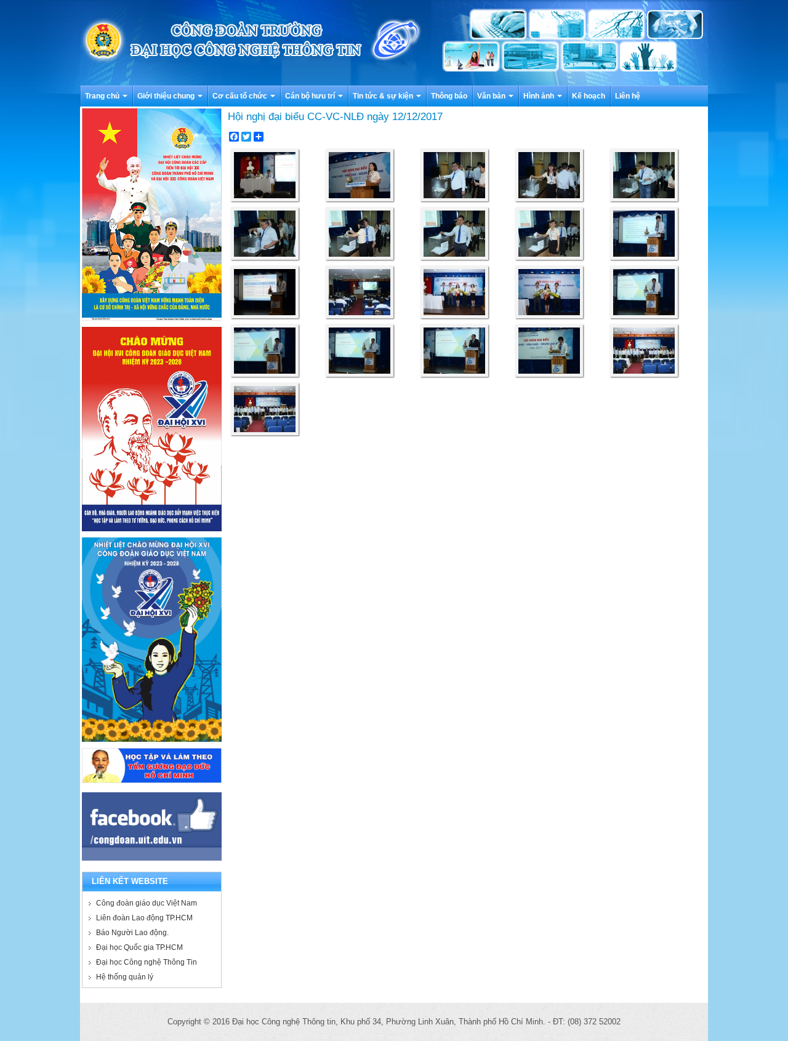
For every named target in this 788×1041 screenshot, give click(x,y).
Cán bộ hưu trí (311, 96)
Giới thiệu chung (166, 96)
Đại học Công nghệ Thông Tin (146, 962)
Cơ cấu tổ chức (240, 96)
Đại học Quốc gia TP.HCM (139, 947)
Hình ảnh (539, 96)
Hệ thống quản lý (124, 977)
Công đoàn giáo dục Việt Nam (146, 903)
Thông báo (449, 96)
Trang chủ (103, 96)
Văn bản (492, 96)
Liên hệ (627, 96)
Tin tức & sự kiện (384, 96)
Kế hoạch (588, 96)
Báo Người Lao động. (132, 932)
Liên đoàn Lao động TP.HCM (144, 918)
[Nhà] (394, 42)
